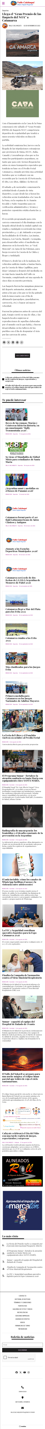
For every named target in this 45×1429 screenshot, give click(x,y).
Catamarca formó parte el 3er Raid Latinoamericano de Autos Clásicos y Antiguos (22, 520)
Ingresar (23, 1329)
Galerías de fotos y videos (22, 1309)
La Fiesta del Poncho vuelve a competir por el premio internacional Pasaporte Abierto (24, 1244)
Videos (22, 1322)
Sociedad (12, 784)
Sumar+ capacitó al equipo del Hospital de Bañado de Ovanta (18, 1023)
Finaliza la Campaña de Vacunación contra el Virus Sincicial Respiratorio (22, 976)
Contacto (22, 1296)
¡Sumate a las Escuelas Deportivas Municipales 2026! (22, 550)
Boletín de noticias (22, 1337)
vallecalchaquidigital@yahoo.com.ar (23, 1412)
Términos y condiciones (22, 1302)
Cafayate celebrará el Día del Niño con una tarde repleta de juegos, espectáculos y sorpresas (22, 379)
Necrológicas (22, 1312)
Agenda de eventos (23, 1319)
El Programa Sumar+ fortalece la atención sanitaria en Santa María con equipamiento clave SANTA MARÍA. (22, 778)
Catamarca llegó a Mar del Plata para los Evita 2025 (23, 610)
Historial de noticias (22, 1299)
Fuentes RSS (22, 1306)
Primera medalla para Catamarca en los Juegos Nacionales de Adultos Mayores (22, 698)
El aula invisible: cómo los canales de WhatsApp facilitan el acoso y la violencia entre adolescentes (22, 882)
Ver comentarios (22, 356)
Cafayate (16, 1142)
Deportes (5, 11)
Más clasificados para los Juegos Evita (23, 668)
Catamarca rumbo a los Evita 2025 (21, 639)
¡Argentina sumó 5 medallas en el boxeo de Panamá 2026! (22, 489)
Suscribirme (22, 1350)
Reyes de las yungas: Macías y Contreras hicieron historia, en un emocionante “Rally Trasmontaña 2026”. (22, 426)
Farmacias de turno (22, 1326)
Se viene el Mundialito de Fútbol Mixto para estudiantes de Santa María (23, 459)
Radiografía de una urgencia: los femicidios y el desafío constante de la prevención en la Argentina (22, 833)
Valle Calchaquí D (15, 26)
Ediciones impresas (22, 1316)
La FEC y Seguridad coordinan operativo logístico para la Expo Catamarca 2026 (19, 933)
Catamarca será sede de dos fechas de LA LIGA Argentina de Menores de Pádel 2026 (23, 580)
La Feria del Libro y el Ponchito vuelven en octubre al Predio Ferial (21, 736)
